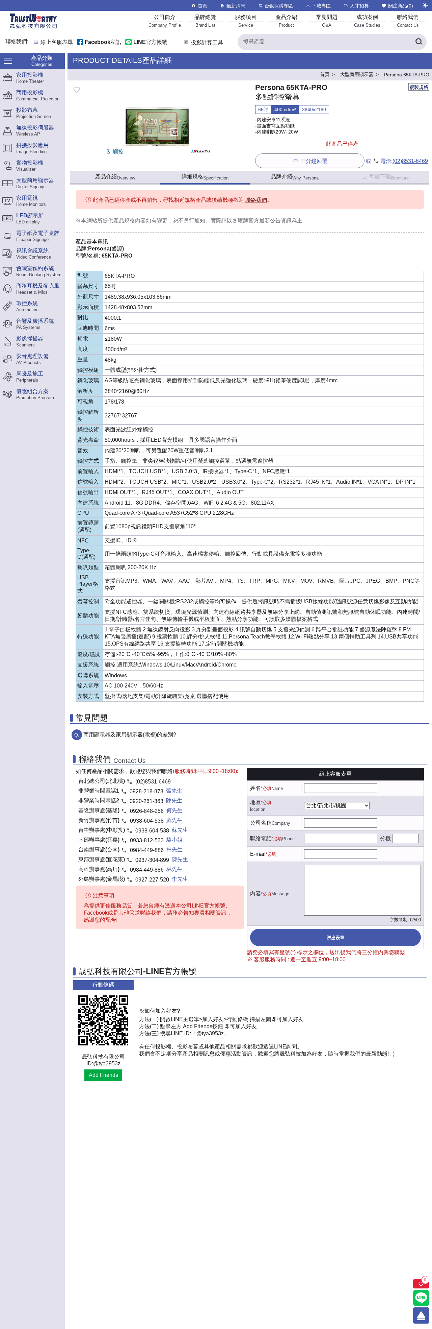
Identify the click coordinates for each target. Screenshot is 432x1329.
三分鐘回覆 (313, 161)
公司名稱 (261, 823)
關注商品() (400, 5)
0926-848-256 (147, 811)
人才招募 (359, 5)
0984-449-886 (147, 850)
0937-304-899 (152, 860)
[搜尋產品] (418, 42)
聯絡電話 (261, 838)
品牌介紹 (295, 177)
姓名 (255, 788)
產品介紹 (115, 177)
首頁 (202, 5)
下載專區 (321, 5)
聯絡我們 (256, 200)
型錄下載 (389, 177)
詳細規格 (205, 177)
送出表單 (335, 937)
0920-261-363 (146, 801)
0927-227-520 (152, 880)
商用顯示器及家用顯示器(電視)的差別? (129, 735)
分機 (385, 838)
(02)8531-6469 (410, 161)
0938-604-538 (147, 821)
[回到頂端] (421, 1315)
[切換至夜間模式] (425, 5)
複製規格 (418, 87)
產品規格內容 (129, 220)
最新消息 (235, 5)
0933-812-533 (147, 840)
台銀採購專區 (279, 5)
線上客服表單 (56, 42)
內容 (255, 893)
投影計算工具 (207, 42)
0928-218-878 (146, 791)
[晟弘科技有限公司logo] (33, 28)
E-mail (258, 854)
